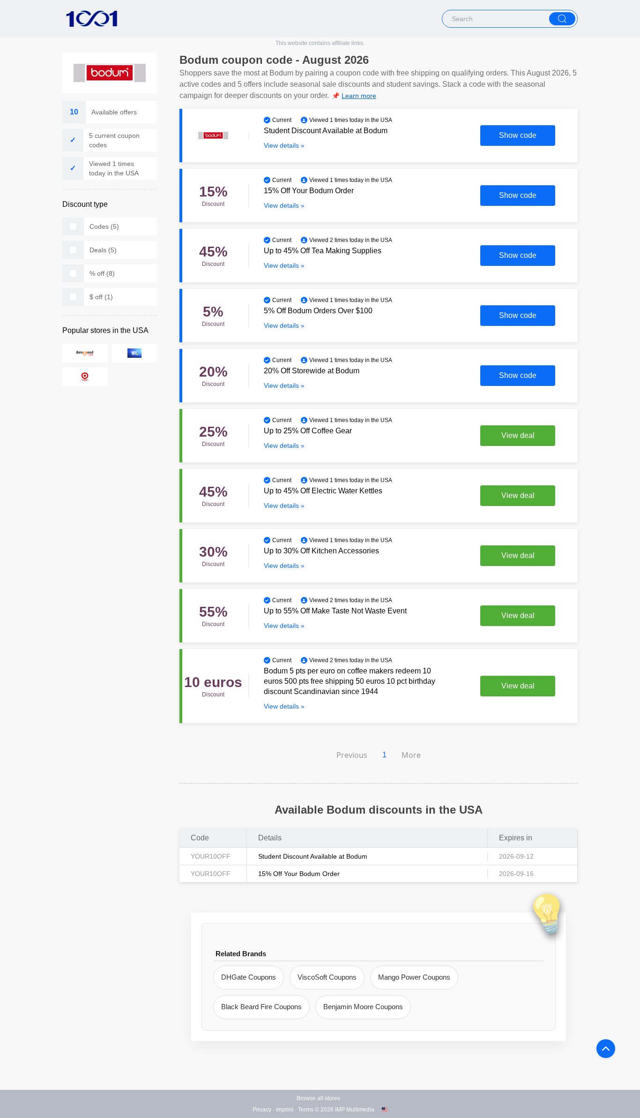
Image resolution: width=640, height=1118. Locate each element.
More (411, 755)
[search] (562, 18)
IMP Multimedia (354, 1109)
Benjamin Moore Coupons (363, 1007)
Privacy (262, 1109)
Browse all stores (318, 1098)
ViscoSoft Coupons (327, 977)
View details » (284, 145)
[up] (605, 1048)
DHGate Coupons (248, 977)
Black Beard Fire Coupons (261, 1007)
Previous (351, 755)
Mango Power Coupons (414, 977)
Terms (305, 1109)
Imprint (284, 1109)
